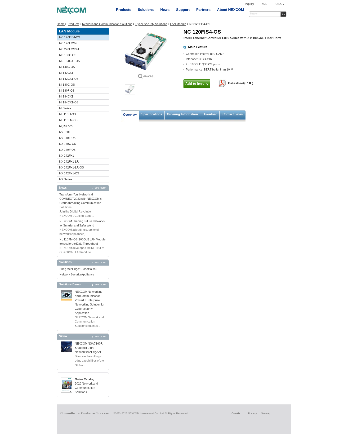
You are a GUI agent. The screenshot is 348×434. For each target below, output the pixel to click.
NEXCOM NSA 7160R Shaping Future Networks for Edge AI (89, 348)
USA (279, 4)
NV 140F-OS (67, 138)
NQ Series (65, 126)
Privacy (252, 413)
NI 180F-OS (66, 90)
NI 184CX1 (66, 96)
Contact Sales (233, 114)
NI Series (65, 108)
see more (100, 187)
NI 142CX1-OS (68, 78)
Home (61, 24)
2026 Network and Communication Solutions (86, 388)
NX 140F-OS (67, 149)
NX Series (65, 179)
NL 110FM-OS (68, 120)
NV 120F (65, 132)
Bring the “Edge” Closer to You (78, 269)
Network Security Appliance (76, 274)
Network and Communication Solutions (107, 24)
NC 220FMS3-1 (69, 49)
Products (123, 10)
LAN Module (178, 24)
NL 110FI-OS (67, 114)
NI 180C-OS (67, 84)
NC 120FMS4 (68, 43)
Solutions (146, 10)
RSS (264, 4)
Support (183, 10)
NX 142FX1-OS (69, 173)
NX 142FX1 (66, 155)
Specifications (151, 114)
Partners (203, 10)
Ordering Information (182, 114)
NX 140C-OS (67, 144)
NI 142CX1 (66, 73)
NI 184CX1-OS (68, 102)
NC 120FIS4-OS (69, 37)
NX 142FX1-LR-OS (71, 167)
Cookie (236, 413)
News (165, 10)
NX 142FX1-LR (69, 161)
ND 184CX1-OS (69, 61)
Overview (130, 114)
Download (210, 114)
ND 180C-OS (67, 55)
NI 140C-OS (67, 67)
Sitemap (265, 413)
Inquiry (250, 4)
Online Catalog (84, 379)
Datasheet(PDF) (240, 83)
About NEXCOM (230, 10)
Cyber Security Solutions (151, 24)
